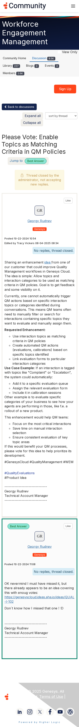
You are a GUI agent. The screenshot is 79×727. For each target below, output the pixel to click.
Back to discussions (20, 107)
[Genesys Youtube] (60, 712)
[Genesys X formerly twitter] (40, 712)
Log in (60, 6)
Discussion (43, 58)
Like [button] (68, 200)
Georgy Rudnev (40, 221)
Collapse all (32, 123)
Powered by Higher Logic (40, 722)
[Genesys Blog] (70, 712)
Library (11, 65)
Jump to (27, 161)
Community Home (14, 58)
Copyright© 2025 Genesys (34, 691)
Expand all (33, 116)
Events (51, 65)
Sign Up (65, 89)
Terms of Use (51, 696)
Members (13, 73)
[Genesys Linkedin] (20, 712)
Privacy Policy (23, 702)
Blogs (31, 65)
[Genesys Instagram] (30, 712)
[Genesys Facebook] (50, 712)
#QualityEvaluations (19, 473)
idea (47, 262)
